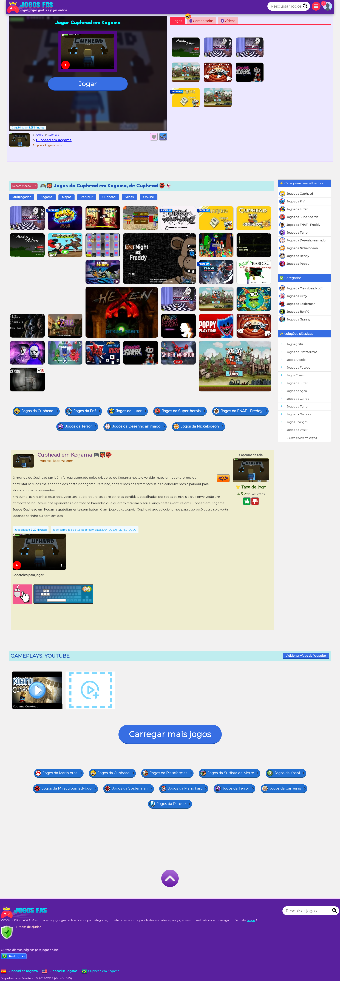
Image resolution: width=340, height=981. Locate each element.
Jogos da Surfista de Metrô (231, 773)
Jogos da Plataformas (302, 352)
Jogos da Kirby (297, 296)
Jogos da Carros (298, 398)
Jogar (88, 84)
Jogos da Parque (171, 804)
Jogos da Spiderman (301, 304)
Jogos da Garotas (299, 414)
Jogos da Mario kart (185, 788)
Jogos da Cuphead (300, 193)
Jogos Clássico (296, 375)
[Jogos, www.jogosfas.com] (31, 7)
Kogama (46, 197)
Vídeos (228, 21)
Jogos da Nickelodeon (302, 248)
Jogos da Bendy (298, 256)
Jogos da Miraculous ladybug (67, 788)
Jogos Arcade (296, 360)
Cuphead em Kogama (103, 971)
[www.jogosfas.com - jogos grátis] (25, 912)
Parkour (87, 197)
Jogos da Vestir (297, 430)
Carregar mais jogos (170, 734)
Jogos (177, 21)
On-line (148, 197)
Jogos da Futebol (299, 367)
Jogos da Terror (298, 232)
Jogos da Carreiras (285, 788)
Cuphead (109, 197)
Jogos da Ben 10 (298, 311)
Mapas (66, 197)
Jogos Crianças (297, 422)
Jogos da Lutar (297, 209)
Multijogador (21, 197)
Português (17, 956)
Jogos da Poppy (298, 263)
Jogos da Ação (297, 391)
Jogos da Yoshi (287, 773)
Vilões (129, 197)
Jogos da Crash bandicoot (305, 288)
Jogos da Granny (298, 319)
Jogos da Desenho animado (306, 240)
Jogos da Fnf (296, 201)
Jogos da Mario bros (60, 773)
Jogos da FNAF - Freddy (303, 224)
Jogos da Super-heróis (302, 217)
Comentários (202, 21)
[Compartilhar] (163, 136)
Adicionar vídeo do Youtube (306, 655)
